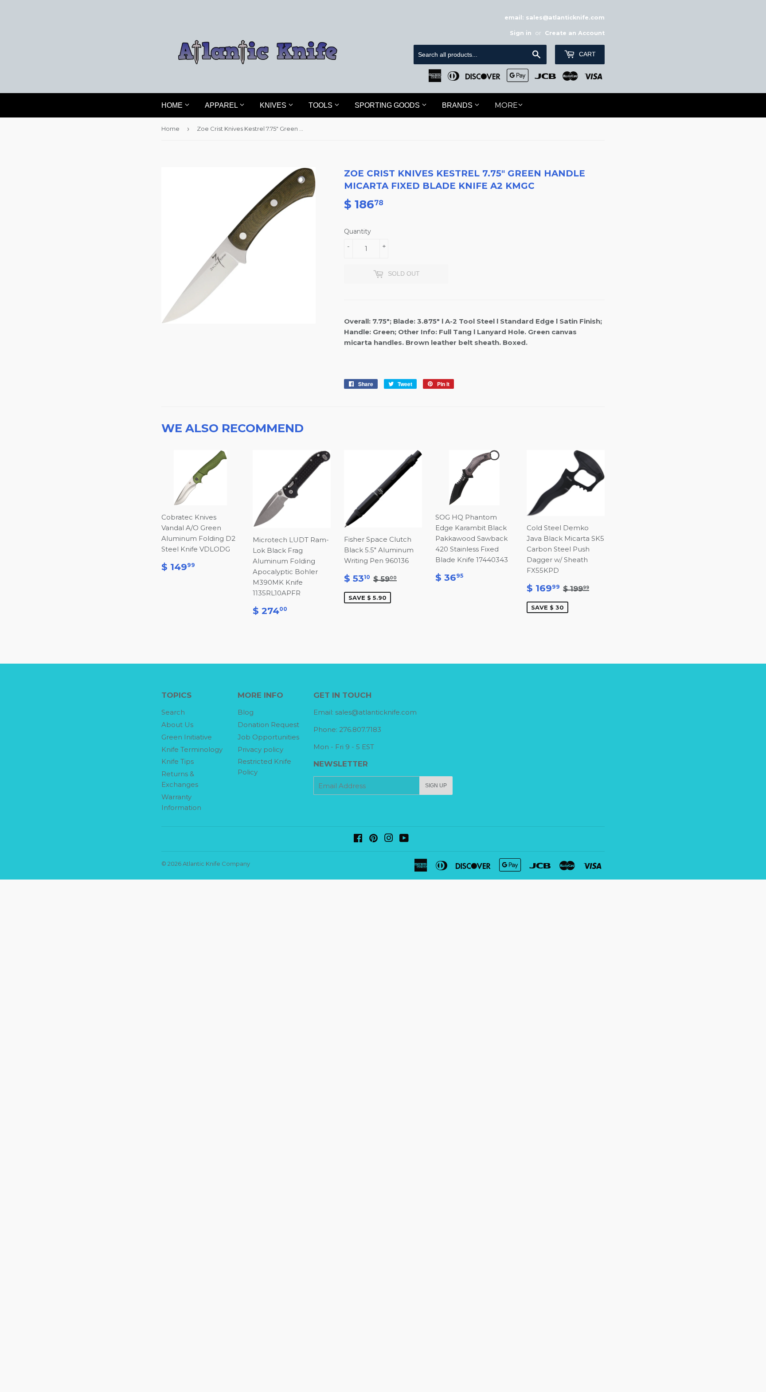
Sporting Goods (388, 105)
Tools (321, 105)
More (506, 105)
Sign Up (436, 785)
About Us (177, 724)
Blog (246, 712)
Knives (274, 105)
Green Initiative (186, 737)
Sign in (521, 33)
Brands (458, 105)
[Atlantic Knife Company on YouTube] (404, 839)
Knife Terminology (192, 749)
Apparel (222, 105)
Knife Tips (177, 761)
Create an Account (575, 33)
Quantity (357, 231)
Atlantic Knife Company (216, 863)
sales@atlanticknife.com (376, 712)
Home (172, 105)
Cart (586, 54)
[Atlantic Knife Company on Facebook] (358, 839)
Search (173, 712)
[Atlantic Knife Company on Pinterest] (373, 839)
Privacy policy (260, 749)
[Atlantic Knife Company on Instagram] (388, 839)
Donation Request (268, 724)
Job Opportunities (268, 737)
